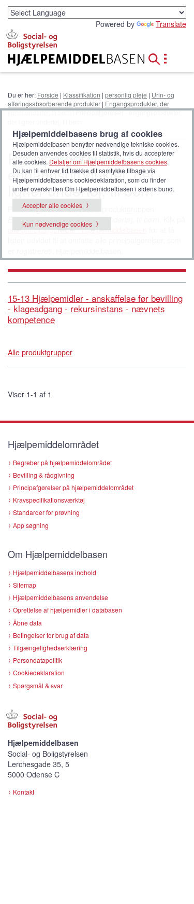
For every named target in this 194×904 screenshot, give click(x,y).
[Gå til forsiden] (65, 60)
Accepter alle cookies (52, 205)
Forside (47, 94)
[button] (157, 57)
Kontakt (23, 791)
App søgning (31, 525)
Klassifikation (81, 94)
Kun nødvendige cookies (57, 223)
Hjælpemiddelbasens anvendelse (60, 597)
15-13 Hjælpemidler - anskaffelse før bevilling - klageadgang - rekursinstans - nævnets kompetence (95, 308)
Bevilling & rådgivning (43, 474)
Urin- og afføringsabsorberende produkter (91, 99)
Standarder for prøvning (46, 512)
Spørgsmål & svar (38, 685)
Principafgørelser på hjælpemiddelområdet (73, 487)
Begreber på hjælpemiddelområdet (62, 462)
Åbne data (27, 622)
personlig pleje (126, 94)
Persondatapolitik (37, 660)
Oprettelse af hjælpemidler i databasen (67, 609)
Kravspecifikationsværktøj (49, 499)
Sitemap (24, 584)
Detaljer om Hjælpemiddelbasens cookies (108, 161)
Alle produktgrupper (40, 352)
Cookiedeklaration (39, 672)
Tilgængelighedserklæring (50, 647)
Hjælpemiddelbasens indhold (54, 572)
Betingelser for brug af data (51, 635)
